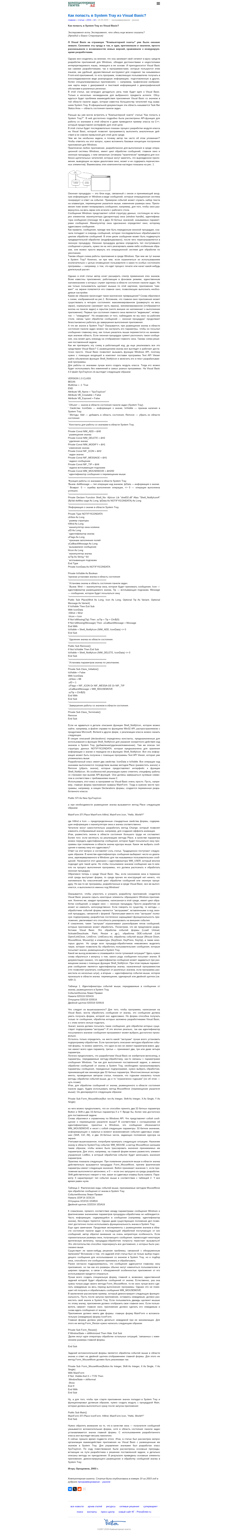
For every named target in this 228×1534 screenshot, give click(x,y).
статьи (81, 20)
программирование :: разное (94, 1481)
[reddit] (79, 1489)
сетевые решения (129, 1506)
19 (94, 20)
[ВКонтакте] (70, 1489)
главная (72, 20)
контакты (92, 1511)
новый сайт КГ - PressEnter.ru (135, 1511)
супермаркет (150, 1506)
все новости (77, 1506)
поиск (80, 1511)
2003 (88, 20)
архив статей (95, 1506)
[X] (75, 1489)
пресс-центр (108, 1511)
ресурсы (110, 1506)
